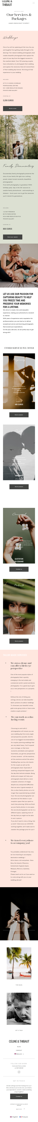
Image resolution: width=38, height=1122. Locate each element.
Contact (19, 1050)
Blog (19, 1046)
